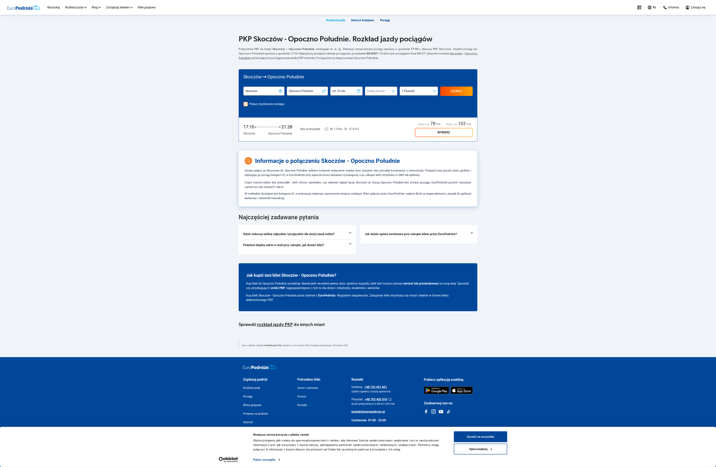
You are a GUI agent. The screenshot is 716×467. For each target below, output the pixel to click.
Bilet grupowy (147, 7)
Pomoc (301, 396)
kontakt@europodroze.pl (368, 411)
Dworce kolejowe (362, 20)
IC (339, 49)
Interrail (248, 422)
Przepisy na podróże (255, 413)
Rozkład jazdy (74, 7)
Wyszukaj (53, 7)
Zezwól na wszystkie (480, 436)
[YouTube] (441, 411)
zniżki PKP (278, 288)
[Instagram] (433, 411)
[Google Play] (436, 390)
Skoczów (456, 53)
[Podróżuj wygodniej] (639, 7)
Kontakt (302, 405)
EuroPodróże (326, 295)
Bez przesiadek (310, 129)
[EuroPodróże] (259, 367)
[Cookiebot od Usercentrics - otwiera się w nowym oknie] (228, 460)
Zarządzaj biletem (118, 7)
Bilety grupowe (252, 405)
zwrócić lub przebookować (421, 283)
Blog (95, 7)
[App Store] (461, 390)
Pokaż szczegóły (264, 459)
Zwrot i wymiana (307, 388)
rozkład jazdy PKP (275, 324)
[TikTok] (448, 411)
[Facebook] (426, 411)
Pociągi (385, 20)
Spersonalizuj (478, 448)
